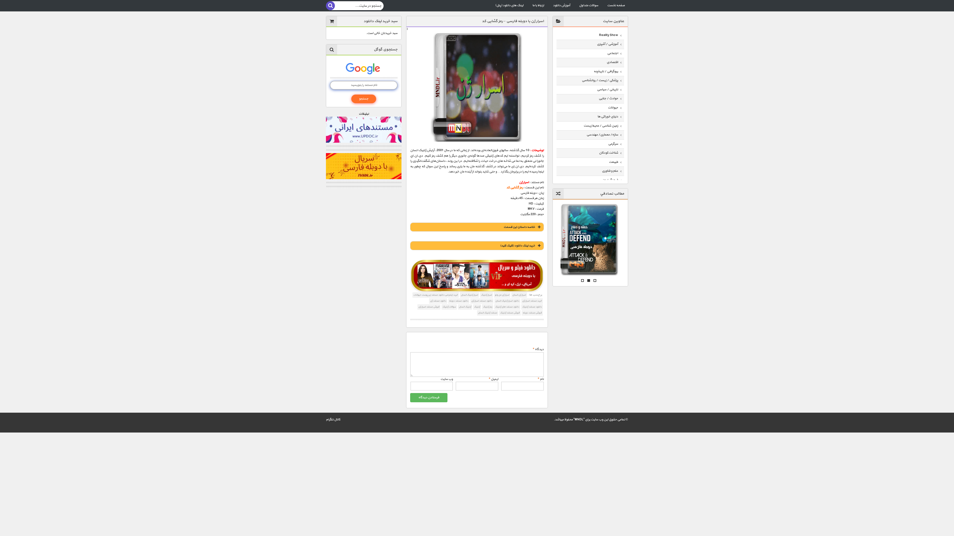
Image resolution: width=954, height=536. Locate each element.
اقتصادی (612, 62)
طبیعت (613, 162)
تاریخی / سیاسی (607, 89)
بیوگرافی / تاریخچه (606, 71)
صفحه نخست (616, 5)
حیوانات (613, 107)
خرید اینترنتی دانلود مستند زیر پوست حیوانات (435, 295)
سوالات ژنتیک (449, 307)
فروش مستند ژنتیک (510, 313)
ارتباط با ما (538, 5)
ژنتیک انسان (465, 307)
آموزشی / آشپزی (607, 44)
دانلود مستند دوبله (458, 301)
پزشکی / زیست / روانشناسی (600, 80)
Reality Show (608, 35)
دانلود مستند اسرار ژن (481, 301)
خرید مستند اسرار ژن (532, 301)
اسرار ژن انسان (519, 295)
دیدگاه (538, 349)
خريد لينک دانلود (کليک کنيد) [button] (517, 245)
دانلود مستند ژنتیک (532, 307)
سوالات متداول (588, 5)
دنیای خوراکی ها (607, 116)
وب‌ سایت (446, 379)
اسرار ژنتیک (486, 295)
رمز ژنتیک (487, 307)
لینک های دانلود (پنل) (509, 5)
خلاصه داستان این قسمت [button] (519, 227)
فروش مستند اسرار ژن (428, 307)
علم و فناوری (610, 170)
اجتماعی (612, 53)
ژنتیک (477, 307)
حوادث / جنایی (608, 98)
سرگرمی (613, 143)
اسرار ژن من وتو (502, 295)
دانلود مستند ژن (438, 301)
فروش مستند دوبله (532, 313)
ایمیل (493, 379)
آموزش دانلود (561, 5)
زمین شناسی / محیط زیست (601, 125)
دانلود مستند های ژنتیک (507, 307)
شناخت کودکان (608, 152)
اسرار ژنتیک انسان (469, 295)
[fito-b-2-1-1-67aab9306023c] (477, 276)
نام (541, 379)
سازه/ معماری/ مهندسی (602, 134)
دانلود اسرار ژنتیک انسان (507, 301)
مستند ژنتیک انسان (487, 313)
